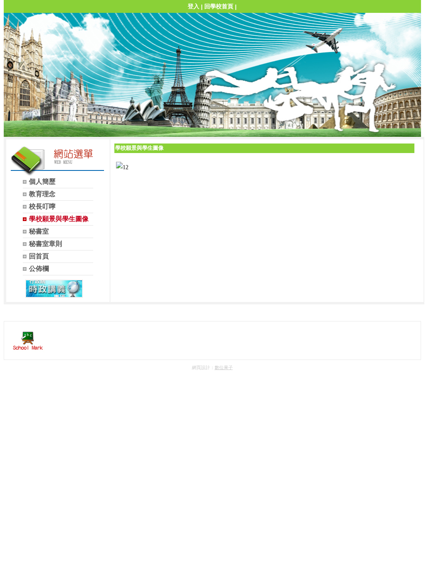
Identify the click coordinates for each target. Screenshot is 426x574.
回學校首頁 (218, 6)
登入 (193, 6)
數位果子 (224, 367)
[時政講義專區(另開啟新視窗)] (54, 288)
